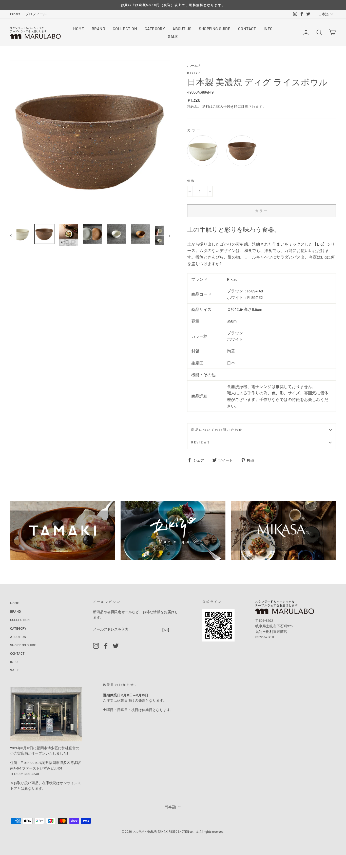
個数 (191, 180)
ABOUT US (181, 28)
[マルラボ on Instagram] (96, 646)
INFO (268, 28)
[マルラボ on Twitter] (116, 646)
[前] (13, 235)
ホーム (192, 65)
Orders (15, 14)
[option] (173, 5)
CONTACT (247, 28)
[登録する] (165, 629)
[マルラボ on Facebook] (106, 646)
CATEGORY (155, 28)
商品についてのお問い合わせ (217, 429)
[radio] (202, 150)
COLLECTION (125, 28)
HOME (78, 28)
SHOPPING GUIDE (214, 28)
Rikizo (194, 73)
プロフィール (36, 14)
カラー (194, 130)
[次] (167, 235)
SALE (173, 36)
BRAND (98, 28)
